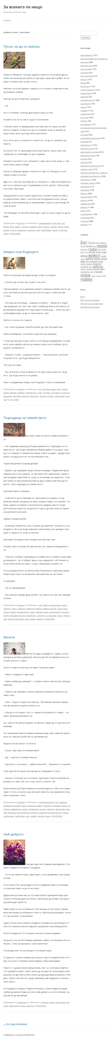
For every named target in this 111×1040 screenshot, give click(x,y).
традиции (85, 217)
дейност (7, 608)
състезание (51, 615)
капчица (56, 805)
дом (98, 252)
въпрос (84, 249)
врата (94, 246)
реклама (14, 615)
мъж (104, 258)
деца (14, 608)
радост (83, 269)
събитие (41, 615)
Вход (83, 296)
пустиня (46, 392)
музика (84, 159)
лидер (51, 1002)
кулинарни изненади (90, 138)
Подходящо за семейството (24, 417)
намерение (15, 809)
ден (82, 252)
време (102, 245)
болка (6, 226)
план (40, 392)
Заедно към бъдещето (20, 251)
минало (13, 392)
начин (54, 226)
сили (38, 230)
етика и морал (87, 90)
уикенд (11, 619)
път (90, 266)
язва (48, 816)
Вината (9, 637)
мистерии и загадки (90, 152)
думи (104, 251)
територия (46, 230)
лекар (64, 805)
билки (83, 83)
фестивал (19, 619)
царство (30, 1006)
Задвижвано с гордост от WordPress (19, 1035)
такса (60, 615)
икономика (86, 124)
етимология (86, 93)
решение (22, 230)
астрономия (86, 69)
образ (13, 612)
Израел (84, 121)
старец (65, 812)
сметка (43, 396)
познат (42, 809)
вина (24, 805)
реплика (34, 812)
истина (44, 1002)
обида (60, 226)
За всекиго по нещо (22, 7)
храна (93, 276)
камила (45, 608)
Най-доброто (13, 834)
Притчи (84, 193)
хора (5, 233)
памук (32, 612)
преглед (50, 809)
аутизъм (85, 72)
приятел (97, 263)
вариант (63, 802)
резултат (65, 392)
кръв (59, 608)
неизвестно (31, 392)
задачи (25, 226)
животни (30, 608)
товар (55, 230)
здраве (84, 110)
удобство (63, 230)
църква (99, 276)
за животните (87, 100)
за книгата (85, 103)
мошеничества (88, 155)
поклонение (54, 612)
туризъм (85, 221)
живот (18, 226)
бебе (45, 605)
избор (6, 392)
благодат (56, 223)
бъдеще (47, 389)
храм (32, 619)
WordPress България (90, 307)
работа (98, 266)
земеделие (86, 114)
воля (12, 226)
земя (103, 256)
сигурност (34, 396)
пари (83, 264)
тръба (22, 1006)
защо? (83, 107)
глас (99, 249)
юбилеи (84, 224)
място (85, 261)
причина (12, 812)
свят (102, 269)
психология (86, 197)
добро (65, 389)
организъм (33, 809)
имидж (38, 608)
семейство (31, 615)
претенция (60, 1002)
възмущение (55, 605)
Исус (98, 243)
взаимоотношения (12, 805)
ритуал (22, 615)
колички (33, 226)
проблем (85, 266)
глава (92, 249)
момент (21, 392)
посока (13, 230)
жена (84, 256)
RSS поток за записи (90, 300)
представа (60, 809)
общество (85, 179)
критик (53, 608)
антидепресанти (47, 802)
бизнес (84, 79)
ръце (96, 269)
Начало (7, 20)
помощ (89, 264)
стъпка (50, 396)
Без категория (87, 76)
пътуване (55, 392)
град (59, 389)
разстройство (23, 812)
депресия (31, 805)
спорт (83, 210)
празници (85, 186)
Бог (63, 223)
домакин (21, 608)
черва (33, 816)
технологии (86, 214)
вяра (53, 389)
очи (100, 261)
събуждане (8, 816)
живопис (84, 96)
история (84, 134)
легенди (84, 141)
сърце (98, 271)
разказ (21, 223)
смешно (84, 207)
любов (89, 258)
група (64, 605)
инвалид (48, 805)
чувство (41, 816)
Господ (91, 242)
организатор (23, 612)
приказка (22, 1002)
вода (89, 246)
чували (39, 619)
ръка (89, 268)
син (92, 272)
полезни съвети (88, 183)
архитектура (86, 65)
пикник (39, 612)
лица (65, 608)
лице (82, 259)
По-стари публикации (15, 1024)
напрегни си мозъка (90, 166)
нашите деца (87, 169)
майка (97, 258)
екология (85, 86)
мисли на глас (87, 148)
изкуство (85, 117)
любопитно (86, 145)
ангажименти (45, 223)
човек (86, 279)
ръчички (31, 230)
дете (86, 252)
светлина (17, 396)
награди (84, 162)
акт (40, 605)
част (28, 816)
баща (103, 242)
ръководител (54, 812)
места (40, 226)
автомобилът (87, 55)
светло (25, 396)
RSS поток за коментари (92, 303)
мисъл (47, 226)
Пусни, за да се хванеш (21, 46)
